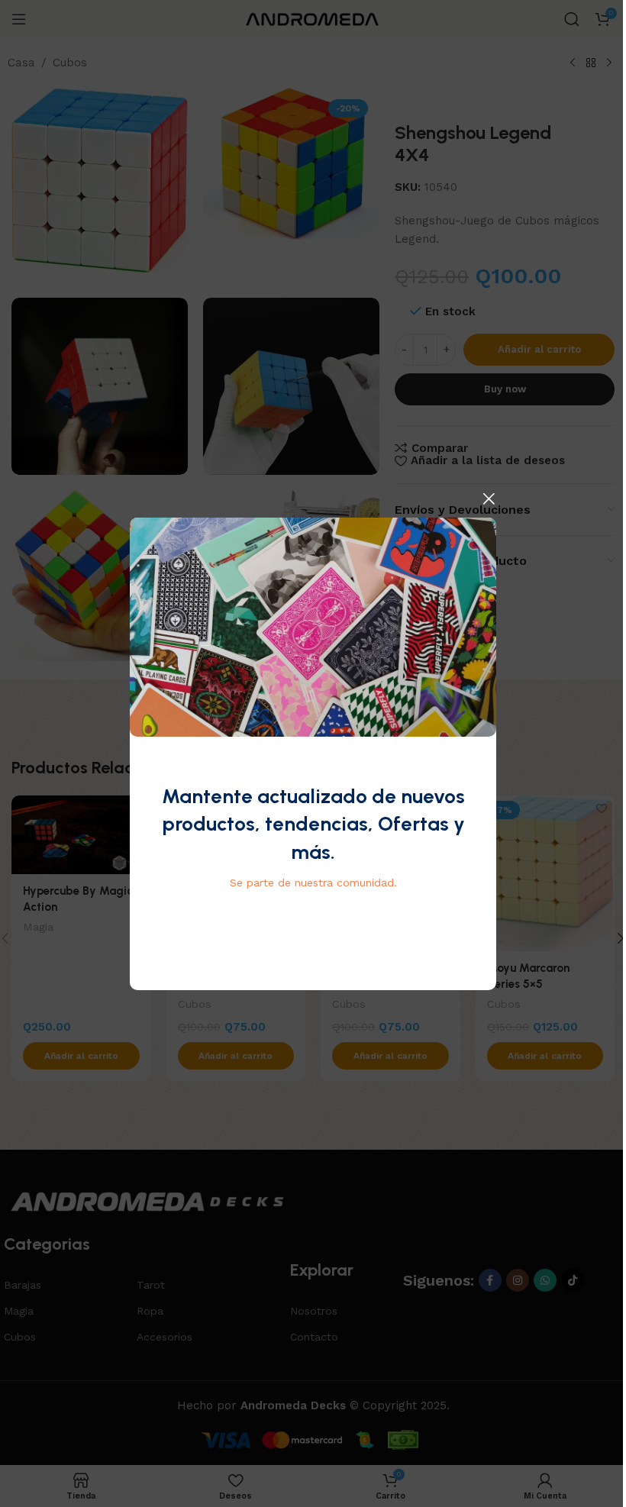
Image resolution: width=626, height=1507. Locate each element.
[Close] (489, 498)
